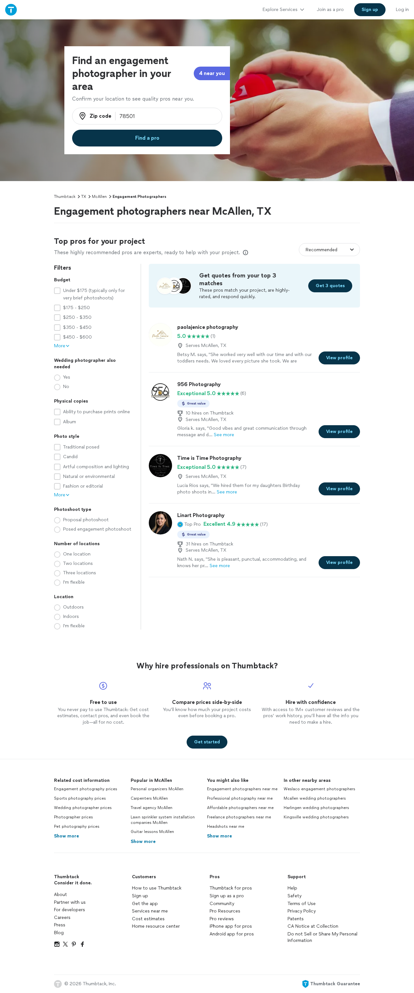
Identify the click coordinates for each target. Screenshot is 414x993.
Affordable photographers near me (240, 807)
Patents (296, 919)
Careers (62, 917)
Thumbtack (64, 196)
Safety (294, 896)
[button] (189, 524)
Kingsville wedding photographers (316, 817)
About (60, 894)
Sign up (140, 896)
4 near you (212, 73)
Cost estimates (148, 919)
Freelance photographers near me (239, 817)
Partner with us (70, 902)
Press (59, 925)
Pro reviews (222, 919)
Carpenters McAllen (149, 798)
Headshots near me (225, 826)
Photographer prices (73, 817)
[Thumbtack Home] (11, 9)
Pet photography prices (76, 826)
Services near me (150, 911)
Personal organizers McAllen (157, 789)
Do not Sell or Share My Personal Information (322, 937)
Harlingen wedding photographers (316, 807)
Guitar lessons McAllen (152, 831)
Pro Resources (225, 911)
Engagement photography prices (85, 789)
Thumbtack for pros (231, 888)
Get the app (145, 903)
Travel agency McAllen (151, 807)
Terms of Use (302, 903)
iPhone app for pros (231, 926)
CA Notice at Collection (313, 926)
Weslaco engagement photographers (319, 789)
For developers (69, 909)
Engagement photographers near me (242, 789)
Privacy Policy (302, 911)
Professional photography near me (240, 798)
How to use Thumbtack (156, 888)
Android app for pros (232, 934)
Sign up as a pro (227, 896)
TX (83, 196)
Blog (59, 932)
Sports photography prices (80, 798)
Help (292, 888)
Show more (66, 836)
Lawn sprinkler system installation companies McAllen (163, 820)
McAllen (99, 196)
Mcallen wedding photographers (315, 798)
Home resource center (156, 926)
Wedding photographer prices (83, 807)
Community (222, 903)
